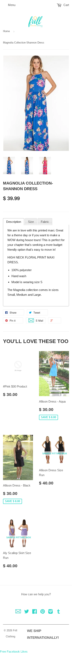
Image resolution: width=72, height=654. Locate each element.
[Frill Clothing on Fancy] (18, 612)
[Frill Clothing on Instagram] (50, 612)
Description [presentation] (13, 221)
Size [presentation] (31, 221)
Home (6, 31)
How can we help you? (36, 594)
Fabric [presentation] (45, 221)
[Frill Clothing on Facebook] (34, 612)
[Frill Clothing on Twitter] (26, 612)
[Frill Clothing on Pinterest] (42, 612)
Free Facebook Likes (14, 651)
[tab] (13, 221)
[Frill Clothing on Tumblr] (58, 612)
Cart (66, 5)
